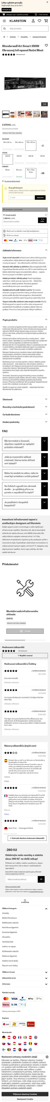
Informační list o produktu (10, 128)
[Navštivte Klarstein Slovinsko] (25, 1049)
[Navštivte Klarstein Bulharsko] (35, 1043)
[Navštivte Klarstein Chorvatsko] (25, 1043)
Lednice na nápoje (9, 946)
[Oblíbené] (39, 21)
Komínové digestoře (9, 932)
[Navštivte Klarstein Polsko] (19, 1043)
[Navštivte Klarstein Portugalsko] (19, 1049)
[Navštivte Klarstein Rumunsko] (30, 1043)
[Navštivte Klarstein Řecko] (30, 1049)
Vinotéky (5, 913)
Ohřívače (13, 37)
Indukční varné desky (10, 961)
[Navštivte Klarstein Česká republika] (9, 1043)
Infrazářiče (24, 37)
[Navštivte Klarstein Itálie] (25, 1037)
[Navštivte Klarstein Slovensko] (3, 1043)
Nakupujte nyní (6, 9)
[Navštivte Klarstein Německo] (3, 1037)
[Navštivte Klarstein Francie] (19, 1037)
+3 (42, 145)
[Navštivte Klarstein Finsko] (3, 1049)
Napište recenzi (25, 655)
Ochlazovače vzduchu (10, 951)
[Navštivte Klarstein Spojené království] (35, 1037)
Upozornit (40, 197)
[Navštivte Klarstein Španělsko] (30, 1037)
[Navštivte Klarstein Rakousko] (9, 1037)
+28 (42, 173)
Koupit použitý (11, 215)
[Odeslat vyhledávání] (4, 28)
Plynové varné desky (9, 966)
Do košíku (42, 220)
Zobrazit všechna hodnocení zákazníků (27, 838)
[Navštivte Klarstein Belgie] (9, 1049)
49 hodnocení (20, 54)
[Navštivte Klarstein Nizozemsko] (14, 1049)
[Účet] (33, 21)
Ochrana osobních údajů (12, 886)
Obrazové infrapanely (39, 37)
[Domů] (6, 37)
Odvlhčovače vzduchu (10, 923)
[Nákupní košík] (46, 21)
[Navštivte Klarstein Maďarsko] (14, 1043)
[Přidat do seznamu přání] (46, 45)
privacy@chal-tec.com (36, 891)
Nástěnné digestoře (9, 956)
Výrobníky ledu (7, 942)
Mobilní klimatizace (9, 918)
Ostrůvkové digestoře (10, 927)
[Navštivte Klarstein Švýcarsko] (14, 1037)
